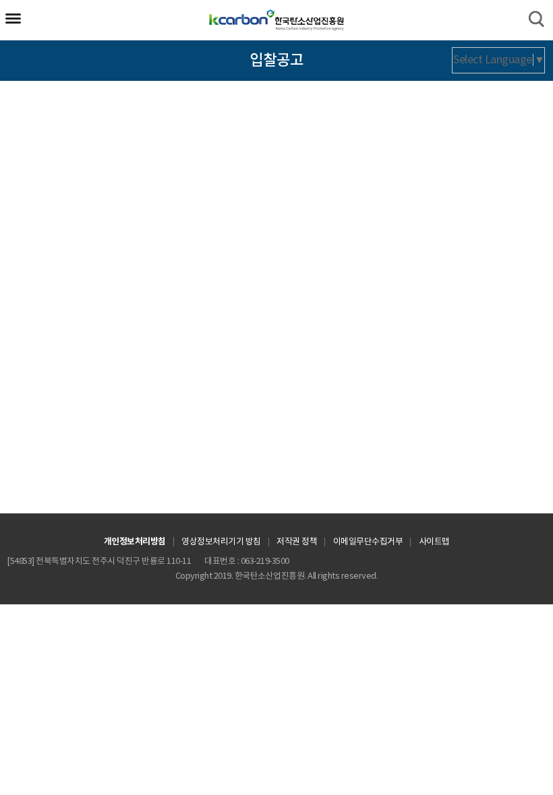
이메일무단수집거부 (368, 542)
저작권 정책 (296, 542)
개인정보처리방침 (135, 541)
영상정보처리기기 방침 (221, 542)
